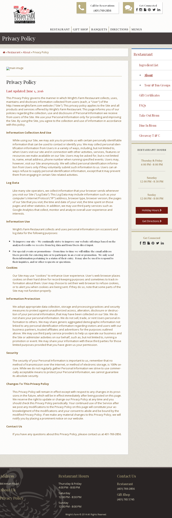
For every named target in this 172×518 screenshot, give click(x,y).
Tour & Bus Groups (157, 85)
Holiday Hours (151, 210)
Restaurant (14, 52)
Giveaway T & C (149, 136)
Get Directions (151, 221)
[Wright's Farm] (21, 14)
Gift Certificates (149, 95)
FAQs (142, 105)
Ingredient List (148, 65)
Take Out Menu (149, 115)
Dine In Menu (147, 126)
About (26, 52)
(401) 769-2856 (102, 10)
